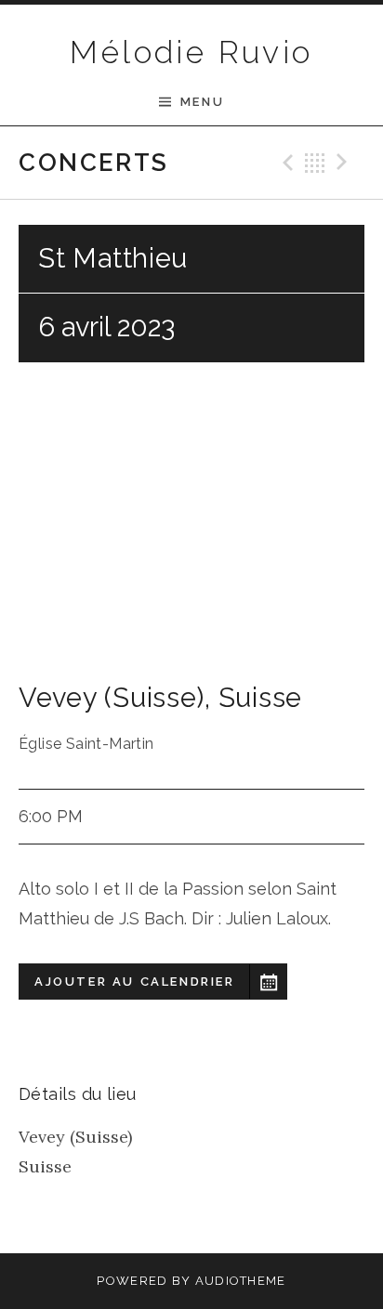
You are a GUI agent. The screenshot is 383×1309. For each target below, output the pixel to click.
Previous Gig (285, 163)
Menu (202, 102)
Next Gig (345, 163)
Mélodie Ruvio (191, 52)
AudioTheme (240, 1281)
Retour (315, 163)
